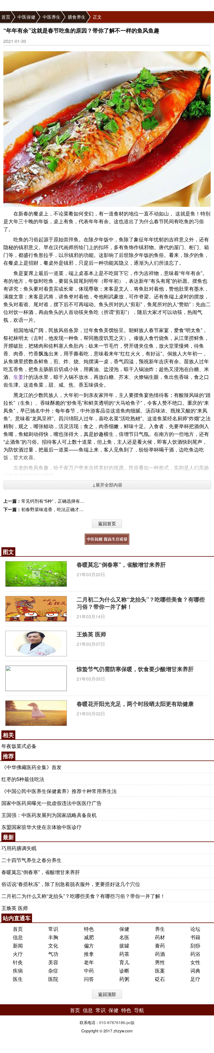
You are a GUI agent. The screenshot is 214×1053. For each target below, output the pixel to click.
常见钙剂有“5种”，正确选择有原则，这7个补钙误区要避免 (78, 501)
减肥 (89, 937)
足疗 (195, 978)
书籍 (195, 937)
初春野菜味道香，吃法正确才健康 (54, 509)
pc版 (131, 1022)
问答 (89, 978)
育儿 (124, 962)
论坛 (195, 928)
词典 (195, 970)
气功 (53, 953)
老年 (89, 962)
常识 (53, 928)
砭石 (160, 978)
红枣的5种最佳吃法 (22, 778)
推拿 (89, 953)
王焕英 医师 (91, 634)
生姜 (18, 376)
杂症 (53, 970)
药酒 (160, 953)
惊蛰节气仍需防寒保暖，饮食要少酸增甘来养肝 (135, 669)
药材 (160, 937)
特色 (89, 928)
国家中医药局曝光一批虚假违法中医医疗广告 (51, 802)
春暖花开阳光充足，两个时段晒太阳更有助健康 (135, 703)
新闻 (18, 945)
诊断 (124, 970)
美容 (53, 962)
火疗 (18, 953)
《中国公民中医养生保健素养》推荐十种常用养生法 (59, 790)
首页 (5, 17)
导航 (139, 1009)
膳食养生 (77, 17)
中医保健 (26, 17)
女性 (195, 962)
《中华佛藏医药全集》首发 (31, 766)
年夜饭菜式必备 (19, 745)
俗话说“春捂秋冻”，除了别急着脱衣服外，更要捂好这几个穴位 (70, 883)
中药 (89, 970)
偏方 (89, 945)
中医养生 (51, 17)
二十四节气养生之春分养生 (31, 859)
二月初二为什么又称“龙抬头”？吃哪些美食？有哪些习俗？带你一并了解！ (141, 602)
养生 (160, 928)
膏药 (160, 945)
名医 (124, 937)
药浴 (195, 953)
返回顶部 (107, 994)
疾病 (18, 970)
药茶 (124, 953)
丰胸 (53, 937)
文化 (53, 945)
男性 (160, 962)
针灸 (18, 962)
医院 (53, 978)
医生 (18, 978)
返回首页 (107, 523)
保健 (124, 928)
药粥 (124, 978)
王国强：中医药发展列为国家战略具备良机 (49, 814)
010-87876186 (112, 1022)
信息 (18, 937)
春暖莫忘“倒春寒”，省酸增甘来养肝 (121, 564)
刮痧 (195, 945)
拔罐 (124, 945)
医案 (160, 970)
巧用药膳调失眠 (19, 847)
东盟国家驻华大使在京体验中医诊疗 (41, 826)
